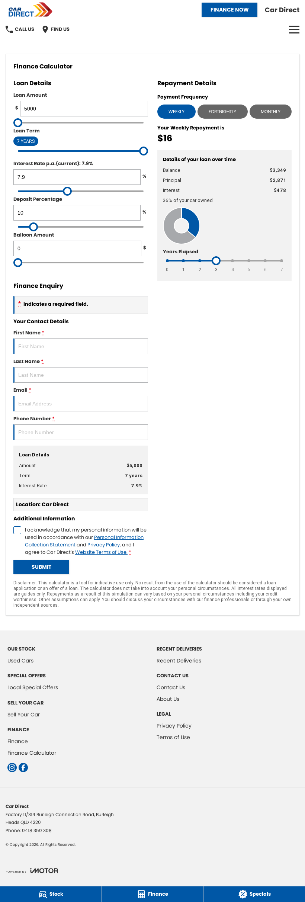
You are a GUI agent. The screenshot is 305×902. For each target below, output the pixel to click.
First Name (28, 332)
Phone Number (34, 418)
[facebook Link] (23, 767)
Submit (41, 567)
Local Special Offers (32, 687)
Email (22, 390)
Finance (17, 741)
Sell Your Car (23, 714)
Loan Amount (30, 101)
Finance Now (230, 9)
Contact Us (171, 687)
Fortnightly (222, 111)
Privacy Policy (103, 544)
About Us (168, 699)
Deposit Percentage (79, 205)
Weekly (176, 111)
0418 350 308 (37, 830)
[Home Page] (32, 10)
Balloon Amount (79, 241)
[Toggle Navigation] (294, 29)
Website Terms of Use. (101, 552)
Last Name (28, 361)
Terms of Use (173, 737)
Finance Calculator (31, 753)
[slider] (17, 122)
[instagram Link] (12, 767)
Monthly (270, 111)
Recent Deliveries (179, 660)
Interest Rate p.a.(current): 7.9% (79, 169)
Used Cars (20, 660)
